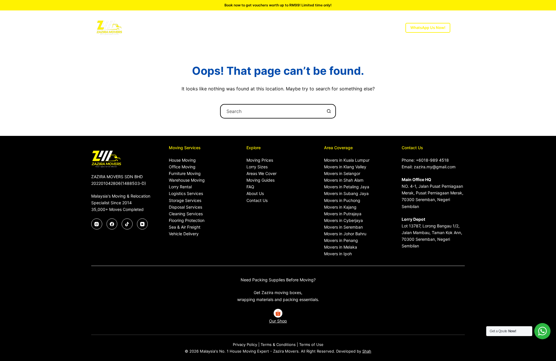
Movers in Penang (341, 240)
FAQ (250, 186)
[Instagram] (96, 223)
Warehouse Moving (187, 180)
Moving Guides (260, 180)
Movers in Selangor (342, 173)
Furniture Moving (185, 173)
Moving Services (189, 27)
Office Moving (182, 166)
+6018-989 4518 (432, 160)
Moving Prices (259, 160)
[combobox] (271, 111)
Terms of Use (311, 344)
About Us (346, 27)
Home (156, 27)
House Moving (182, 160)
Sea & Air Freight (184, 227)
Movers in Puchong (342, 200)
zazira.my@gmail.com (435, 166)
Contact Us (257, 200)
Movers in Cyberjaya (343, 220)
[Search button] (328, 111)
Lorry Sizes (259, 27)
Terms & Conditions (278, 344)
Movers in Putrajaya (342, 213)
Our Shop (278, 320)
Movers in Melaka (340, 247)
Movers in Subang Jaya (346, 193)
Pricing (230, 27)
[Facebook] (112, 223)
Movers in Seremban (343, 227)
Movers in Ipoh (338, 253)
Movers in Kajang (340, 207)
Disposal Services (185, 207)
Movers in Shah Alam (343, 180)
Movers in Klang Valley (345, 166)
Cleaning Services (186, 213)
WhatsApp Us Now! (427, 27)
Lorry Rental (180, 186)
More (371, 27)
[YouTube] (142, 223)
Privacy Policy (245, 344)
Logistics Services (186, 193)
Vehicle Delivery (184, 233)
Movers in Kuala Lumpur (347, 160)
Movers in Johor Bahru (345, 233)
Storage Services (185, 200)
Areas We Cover (304, 27)
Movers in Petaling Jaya (346, 186)
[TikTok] (127, 223)
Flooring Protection (186, 220)
